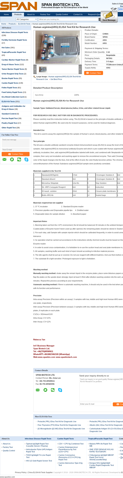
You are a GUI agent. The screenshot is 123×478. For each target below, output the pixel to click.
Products (18, 14)
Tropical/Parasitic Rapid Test (14, 52)
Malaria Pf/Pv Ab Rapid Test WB (100, 445)
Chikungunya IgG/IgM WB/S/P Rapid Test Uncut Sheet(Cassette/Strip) (101, 457)
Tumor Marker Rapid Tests (13, 69)
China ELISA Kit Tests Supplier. (40, 472)
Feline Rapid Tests (9, 88)
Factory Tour (45, 14)
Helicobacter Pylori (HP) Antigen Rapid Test (39, 450)
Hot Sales (6, 48)
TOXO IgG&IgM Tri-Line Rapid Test (38, 456)
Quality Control (62, 14)
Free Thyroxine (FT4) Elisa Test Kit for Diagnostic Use (59, 425)
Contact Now (17, 154)
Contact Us (78, 14)
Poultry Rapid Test (9, 123)
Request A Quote (95, 14)
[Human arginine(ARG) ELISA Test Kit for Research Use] (57, 47)
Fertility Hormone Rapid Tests (14, 40)
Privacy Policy (20, 472)
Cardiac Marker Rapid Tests (14, 60)
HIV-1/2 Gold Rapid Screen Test (39, 461)
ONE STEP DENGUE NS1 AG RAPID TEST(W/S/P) (101, 450)
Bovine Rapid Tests (10, 78)
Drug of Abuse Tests (10, 64)
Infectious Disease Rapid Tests (15, 32)
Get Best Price (56, 79)
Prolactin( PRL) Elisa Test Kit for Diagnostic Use (57, 421)
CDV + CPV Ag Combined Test (70, 444)
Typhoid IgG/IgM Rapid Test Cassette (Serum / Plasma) (37, 445)
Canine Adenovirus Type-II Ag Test (70, 464)
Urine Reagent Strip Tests (13, 74)
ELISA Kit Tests (24, 24)
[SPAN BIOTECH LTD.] (20, 6)
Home (6, 14)
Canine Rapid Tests (10, 83)
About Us (31, 14)
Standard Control (9, 114)
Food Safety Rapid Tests (12, 92)
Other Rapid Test (9, 128)
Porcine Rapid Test (10, 118)
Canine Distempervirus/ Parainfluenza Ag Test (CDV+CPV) (68, 449)
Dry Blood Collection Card (13, 97)
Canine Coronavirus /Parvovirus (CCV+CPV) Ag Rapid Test (69, 457)
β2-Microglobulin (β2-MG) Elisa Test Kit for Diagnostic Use (61, 429)
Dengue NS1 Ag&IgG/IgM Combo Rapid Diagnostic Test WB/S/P (101, 465)
